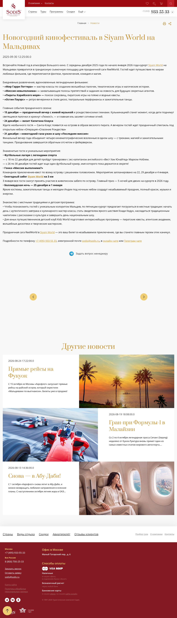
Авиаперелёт (61, 534)
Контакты (169, 534)
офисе (52, 594)
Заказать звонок (13, 568)
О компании (34, 3)
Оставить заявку (13, 573)
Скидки (44, 534)
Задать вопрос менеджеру (92, 253)
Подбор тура (141, 534)
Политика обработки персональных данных (16, 590)
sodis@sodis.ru (91, 241)
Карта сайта (11, 584)
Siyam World (155, 65)
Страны (8, 534)
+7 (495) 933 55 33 (46, 241)
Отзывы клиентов (86, 534)
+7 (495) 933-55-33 (15, 552)
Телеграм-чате (133, 241)
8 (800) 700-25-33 (14, 561)
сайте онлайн (71, 594)
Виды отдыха (26, 534)
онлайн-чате (110, 241)
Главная (82, 23)
